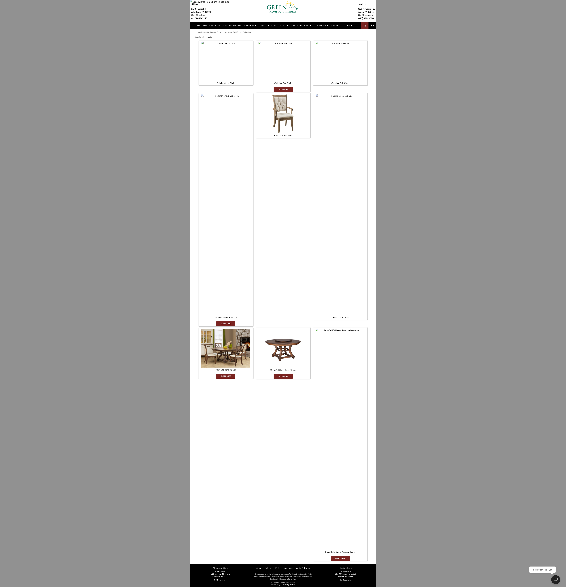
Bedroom (249, 25)
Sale (347, 25)
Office (282, 25)
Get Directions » (365, 15)
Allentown (197, 4)
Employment (287, 568)
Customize (283, 89)
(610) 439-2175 (199, 18)
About (259, 568)
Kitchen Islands (232, 25)
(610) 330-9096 (366, 18)
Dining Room (210, 25)
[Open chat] (555, 579)
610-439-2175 (220, 571)
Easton (362, 4)
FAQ (277, 568)
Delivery (269, 568)
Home (197, 25)
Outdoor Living (300, 25)
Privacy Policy (289, 584)
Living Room (266, 25)
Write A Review (303, 568)
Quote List (337, 25)
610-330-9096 (345, 571)
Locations (320, 25)
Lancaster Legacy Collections (213, 32)
